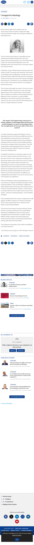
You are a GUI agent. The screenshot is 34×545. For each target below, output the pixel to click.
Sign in (12, 20)
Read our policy (16, 535)
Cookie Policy (5, 530)
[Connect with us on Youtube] (17, 521)
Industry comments (24, 236)
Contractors (14, 236)
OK (17, 539)
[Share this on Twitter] (5, 24)
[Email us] (23, 517)
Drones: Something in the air (18, 296)
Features (13, 293)
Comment (4, 12)
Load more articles (17, 315)
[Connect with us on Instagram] (28, 517)
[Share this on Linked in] (9, 24)
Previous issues (7, 496)
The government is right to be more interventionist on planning (20, 363)
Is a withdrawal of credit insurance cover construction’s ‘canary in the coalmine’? (20, 375)
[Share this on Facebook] (2, 24)
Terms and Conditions (21, 528)
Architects (6, 236)
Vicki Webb (5, 18)
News (12, 303)
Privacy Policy (15, 530)
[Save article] (31, 24)
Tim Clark (26, 298)
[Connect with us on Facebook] (6, 517)
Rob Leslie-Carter (26, 288)
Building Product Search (10, 504)
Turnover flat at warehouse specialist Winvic (21, 306)
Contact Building (26, 530)
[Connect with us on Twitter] (11, 517)
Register (20, 350)
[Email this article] (12, 24)
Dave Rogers (27, 309)
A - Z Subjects (7, 499)
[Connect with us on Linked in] (17, 517)
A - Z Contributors (8, 502)
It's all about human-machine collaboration (17, 285)
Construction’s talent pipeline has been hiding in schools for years (20, 387)
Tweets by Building (6, 403)
